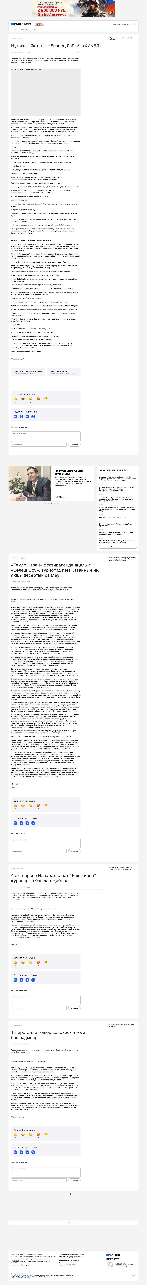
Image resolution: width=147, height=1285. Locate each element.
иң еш (63, 740)
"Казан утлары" (17, 359)
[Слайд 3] (51, 503)
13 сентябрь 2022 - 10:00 (17, 1043)
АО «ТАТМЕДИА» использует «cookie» (22, 1275)
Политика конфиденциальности (20, 1277)
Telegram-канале (20, 373)
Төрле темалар (73, 1223)
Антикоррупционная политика (20, 1274)
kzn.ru (13, 788)
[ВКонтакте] (15, 416)
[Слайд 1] (45, 503)
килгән (71, 768)
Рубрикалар (24, 29)
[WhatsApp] (33, 416)
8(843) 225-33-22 (51, 1105)
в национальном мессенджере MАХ (62, 373)
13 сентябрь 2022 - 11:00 (17, 887)
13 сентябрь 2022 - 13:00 (17, 52)
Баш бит (14, 29)
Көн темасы (17, 1025)
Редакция (35, 29)
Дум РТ (14, 945)
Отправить (74, 444)
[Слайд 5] (57, 503)
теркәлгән (26, 764)
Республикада (18, 558)
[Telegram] (27, 416)
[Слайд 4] (54, 503)
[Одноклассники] (21, 416)
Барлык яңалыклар (117, 547)
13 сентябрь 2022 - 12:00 (17, 581)
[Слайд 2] (48, 503)
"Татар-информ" (17, 1117)
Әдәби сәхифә (18, 39)
